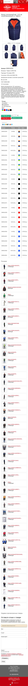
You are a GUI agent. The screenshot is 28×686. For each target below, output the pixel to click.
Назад (3, 661)
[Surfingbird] (12, 124)
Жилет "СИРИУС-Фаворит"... (14, 402)
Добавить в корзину (17, 117)
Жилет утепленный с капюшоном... (15, 438)
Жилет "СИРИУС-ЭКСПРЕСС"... (14, 496)
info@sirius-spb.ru (14, 670)
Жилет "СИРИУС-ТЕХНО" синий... (15, 583)
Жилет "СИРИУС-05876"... (13, 279)
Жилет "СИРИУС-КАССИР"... (14, 330)
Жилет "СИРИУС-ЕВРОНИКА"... (14, 388)
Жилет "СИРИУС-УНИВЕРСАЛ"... (14, 467)
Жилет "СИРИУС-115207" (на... (14, 539)
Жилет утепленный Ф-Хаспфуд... (14, 518)
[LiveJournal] (9, 124)
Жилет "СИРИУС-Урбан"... (13, 337)
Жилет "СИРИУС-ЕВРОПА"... (14, 424)
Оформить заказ (26, 1)
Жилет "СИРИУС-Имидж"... (13, 532)
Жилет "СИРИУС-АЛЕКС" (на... (14, 597)
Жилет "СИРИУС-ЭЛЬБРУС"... (14, 272)
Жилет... (9, 294)
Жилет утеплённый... (12, 373)
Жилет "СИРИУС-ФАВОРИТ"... (14, 503)
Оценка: (3, 650)
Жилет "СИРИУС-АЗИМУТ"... (14, 489)
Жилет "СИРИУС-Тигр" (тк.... (13, 301)
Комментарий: (4, 636)
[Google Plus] (10, 124)
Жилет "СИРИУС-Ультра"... (13, 460)
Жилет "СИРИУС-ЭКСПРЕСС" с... (15, 453)
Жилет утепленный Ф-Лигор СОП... (15, 381)
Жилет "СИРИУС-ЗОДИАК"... (14, 308)
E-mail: (3, 632)
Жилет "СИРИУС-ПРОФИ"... (13, 575)
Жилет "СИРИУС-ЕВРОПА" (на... (14, 568)
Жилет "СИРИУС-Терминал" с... (14, 409)
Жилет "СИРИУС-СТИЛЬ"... (13, 474)
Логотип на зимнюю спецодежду (14, 287)
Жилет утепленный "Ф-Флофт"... (14, 446)
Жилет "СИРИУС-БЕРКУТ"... (13, 316)
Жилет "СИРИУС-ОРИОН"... (13, 395)
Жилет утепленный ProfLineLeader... (15, 554)
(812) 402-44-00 (15, 674)
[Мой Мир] (7, 124)
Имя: (2, 629)
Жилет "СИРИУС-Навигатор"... (14, 604)
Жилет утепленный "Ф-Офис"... (14, 510)
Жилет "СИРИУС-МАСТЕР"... (14, 265)
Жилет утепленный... (12, 352)
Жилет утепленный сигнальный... (15, 344)
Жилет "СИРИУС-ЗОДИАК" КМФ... (15, 561)
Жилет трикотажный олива (13, 323)
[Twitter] (4, 124)
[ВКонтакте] (3, 124)
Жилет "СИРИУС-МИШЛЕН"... (14, 590)
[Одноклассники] (6, 124)
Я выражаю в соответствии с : (12, 654)
